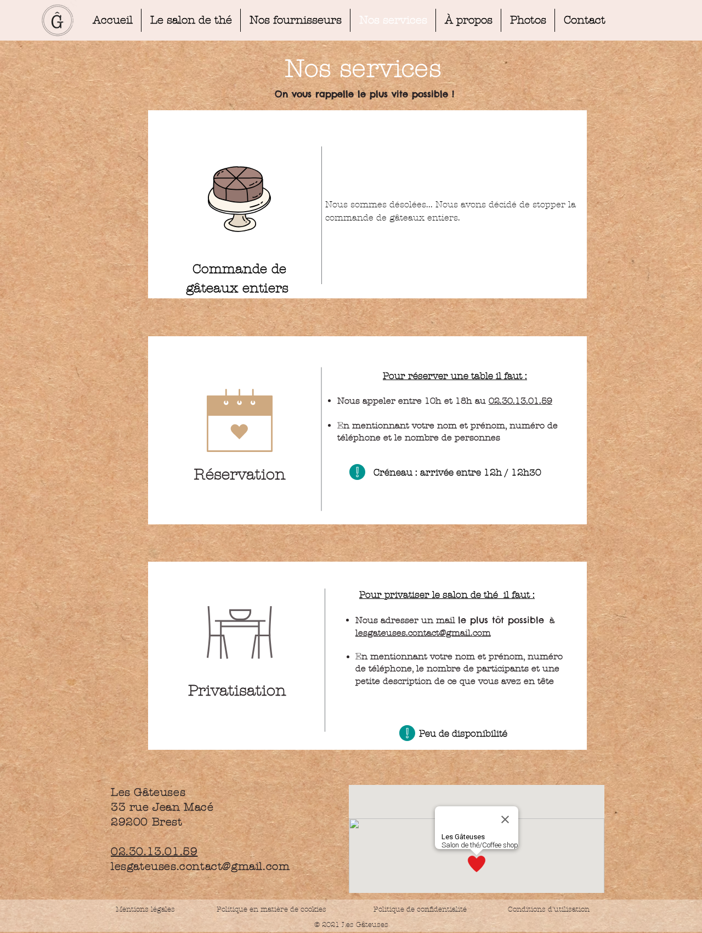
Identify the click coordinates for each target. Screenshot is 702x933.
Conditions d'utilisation (549, 909)
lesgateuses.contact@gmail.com (423, 632)
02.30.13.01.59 (520, 400)
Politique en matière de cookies (273, 909)
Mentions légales (145, 909)
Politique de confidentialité (420, 909)
